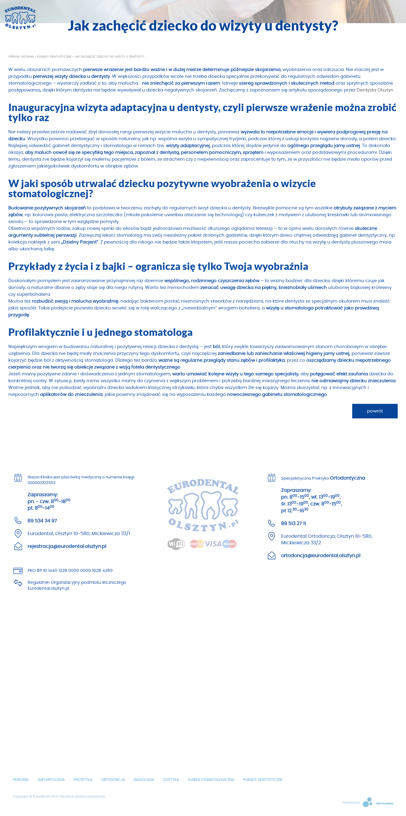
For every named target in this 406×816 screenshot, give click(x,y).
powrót (375, 411)
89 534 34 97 (42, 520)
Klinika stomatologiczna (211, 780)
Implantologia (51, 780)
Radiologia (144, 780)
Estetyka (171, 780)
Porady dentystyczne (54, 56)
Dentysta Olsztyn (375, 90)
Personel (21, 780)
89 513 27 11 (293, 523)
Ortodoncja (113, 780)
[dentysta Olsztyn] (20, 16)
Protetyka (83, 780)
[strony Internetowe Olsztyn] (377, 802)
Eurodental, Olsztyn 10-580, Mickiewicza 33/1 (79, 533)
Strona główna (21, 56)
